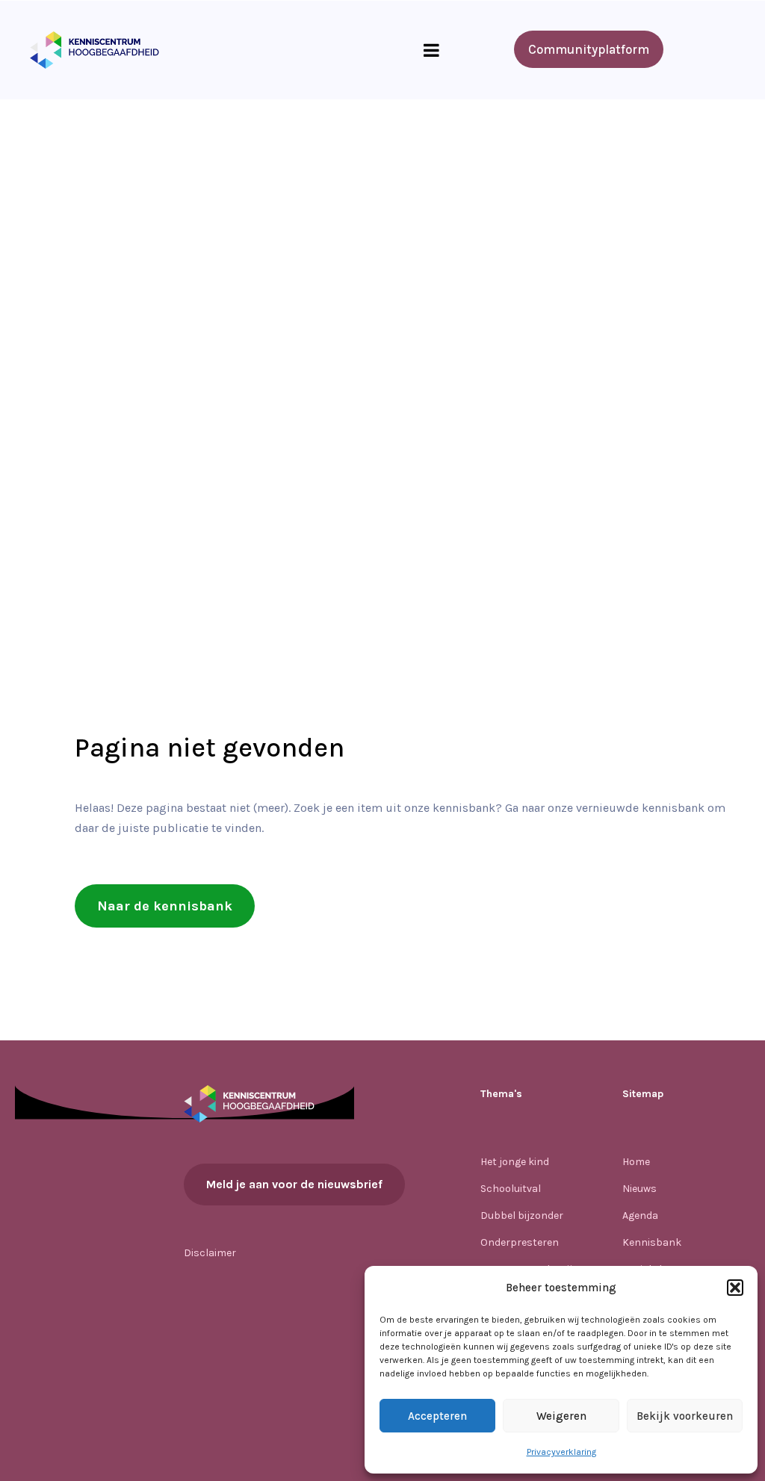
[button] (735, 1287)
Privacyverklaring (561, 1452)
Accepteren (437, 1416)
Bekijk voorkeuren (685, 1416)
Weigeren (561, 1416)
